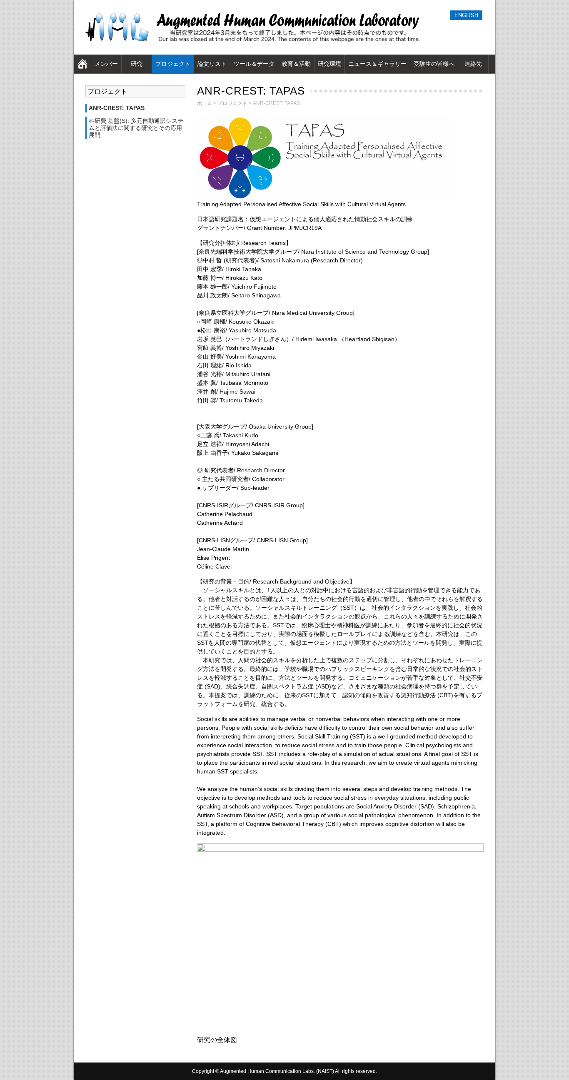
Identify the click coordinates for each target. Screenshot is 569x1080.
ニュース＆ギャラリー (377, 63)
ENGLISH (466, 15)
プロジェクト (172, 63)
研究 (136, 63)
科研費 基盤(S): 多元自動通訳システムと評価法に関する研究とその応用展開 (136, 127)
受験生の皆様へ (434, 63)
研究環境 (329, 63)
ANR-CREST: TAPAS (117, 108)
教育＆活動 (296, 63)
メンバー (106, 63)
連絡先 (473, 63)
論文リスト (212, 63)
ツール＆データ (254, 63)
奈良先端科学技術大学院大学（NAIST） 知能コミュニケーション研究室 (255, 27)
